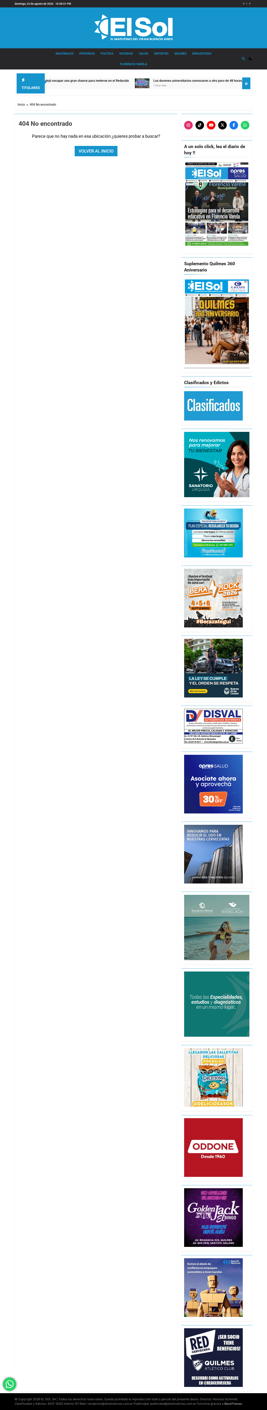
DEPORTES (161, 53)
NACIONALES (64, 53)
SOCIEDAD (126, 53)
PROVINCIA (87, 53)
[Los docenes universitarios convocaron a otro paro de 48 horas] (82, 83)
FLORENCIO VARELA (133, 64)
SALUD (143, 53)
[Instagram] (188, 125)
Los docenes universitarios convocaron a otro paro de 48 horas (138, 81)
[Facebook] (233, 125)
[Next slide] (249, 3)
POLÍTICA (107, 53)
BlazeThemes (233, 1403)
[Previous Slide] (243, 3)
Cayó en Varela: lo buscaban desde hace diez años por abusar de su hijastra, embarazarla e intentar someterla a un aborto (190, 3)
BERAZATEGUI (201, 53)
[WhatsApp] (245, 125)
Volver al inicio (96, 151)
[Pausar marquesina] (246, 83)
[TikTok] (199, 125)
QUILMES (180, 53)
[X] (222, 125)
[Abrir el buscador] (243, 58)
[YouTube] (211, 125)
